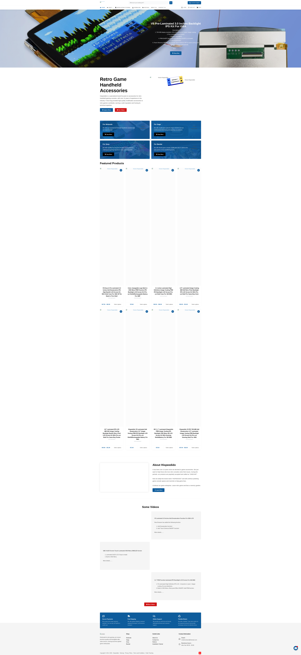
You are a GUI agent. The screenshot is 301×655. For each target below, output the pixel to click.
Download (137, 7)
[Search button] (170, 2)
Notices (146, 7)
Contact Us (162, 7)
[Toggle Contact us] (296, 648)
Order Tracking (149, 653)
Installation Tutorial (123, 7)
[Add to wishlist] (121, 170)
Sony (127, 642)
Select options (117, 304)
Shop (110, 7)
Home (103, 7)
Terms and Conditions (139, 653)
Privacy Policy (128, 653)
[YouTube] (200, 653)
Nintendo (128, 637)
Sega (127, 640)
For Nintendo (111, 298)
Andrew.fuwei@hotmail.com (189, 640)
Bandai (128, 644)
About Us (154, 7)
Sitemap (122, 653)
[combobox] (149, 2)
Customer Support (195, 2)
